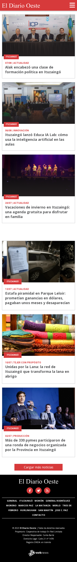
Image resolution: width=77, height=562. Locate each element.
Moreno (11, 505)
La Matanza (43, 505)
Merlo (56, 505)
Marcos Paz (25, 505)
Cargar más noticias (38, 467)
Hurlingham (28, 510)
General (12, 500)
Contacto (38, 514)
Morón (39, 500)
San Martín (45, 510)
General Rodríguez (58, 500)
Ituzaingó (26, 500)
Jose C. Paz (61, 510)
